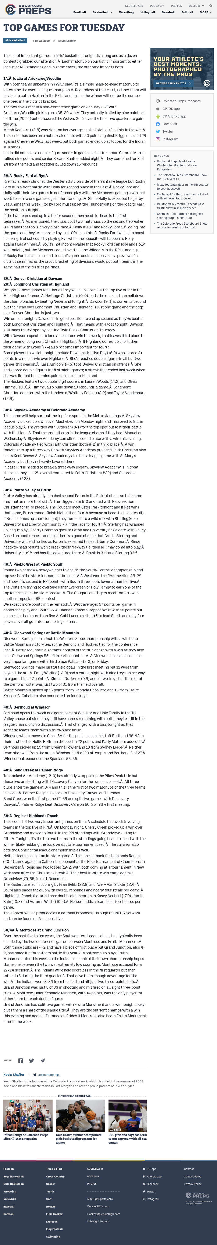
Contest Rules (192, 1176)
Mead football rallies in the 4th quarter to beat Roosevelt (182, 186)
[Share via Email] (42, 1060)
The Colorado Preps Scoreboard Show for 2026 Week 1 (182, 177)
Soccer (50, 1184)
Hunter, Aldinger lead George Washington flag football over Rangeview (177, 165)
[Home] (27, 9)
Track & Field (54, 1168)
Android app (154, 1176)
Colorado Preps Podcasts (182, 101)
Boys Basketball (13, 1176)
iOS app (151, 1168)
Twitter (168, 132)
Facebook (170, 124)
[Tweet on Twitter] (31, 1060)
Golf (48, 1199)
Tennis (50, 1191)
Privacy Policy (193, 1184)
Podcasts (157, 6)
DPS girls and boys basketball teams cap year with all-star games (128, 1139)
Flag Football (54, 1229)
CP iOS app (171, 109)
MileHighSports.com (100, 1199)
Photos (176, 6)
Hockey (51, 1206)
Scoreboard (134, 6)
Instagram (170, 139)
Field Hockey (54, 1214)
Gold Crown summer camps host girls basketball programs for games (79, 1139)
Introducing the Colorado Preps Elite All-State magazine (25, 1137)
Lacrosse (51, 1221)
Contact (189, 1168)
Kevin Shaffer (67, 40)
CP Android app (174, 116)
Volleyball (147, 12)
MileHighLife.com (98, 1221)
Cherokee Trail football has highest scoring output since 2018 (180, 216)
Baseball (168, 12)
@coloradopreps (49, 1074)
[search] (210, 4)
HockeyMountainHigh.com (103, 1214)
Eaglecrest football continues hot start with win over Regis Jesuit (182, 196)
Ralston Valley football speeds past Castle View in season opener (180, 206)
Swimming (53, 1236)
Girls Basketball (15, 40)
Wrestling (126, 12)
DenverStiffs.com (98, 1206)
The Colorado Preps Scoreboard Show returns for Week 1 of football (182, 225)
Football (79, 12)
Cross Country (55, 1176)
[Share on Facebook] (20, 1060)
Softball (187, 12)
